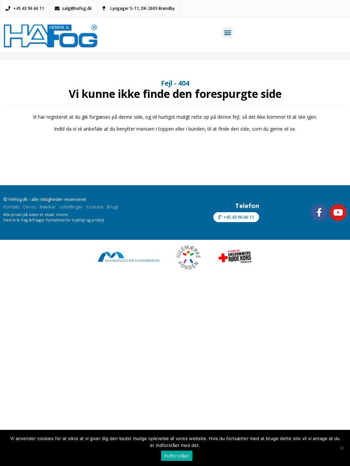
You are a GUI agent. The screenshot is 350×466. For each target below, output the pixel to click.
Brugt (112, 207)
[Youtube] (338, 212)
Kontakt (11, 207)
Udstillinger (71, 207)
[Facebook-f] (319, 212)
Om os (29, 207)
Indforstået (176, 455)
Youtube (95, 207)
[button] (227, 32)
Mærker (48, 207)
